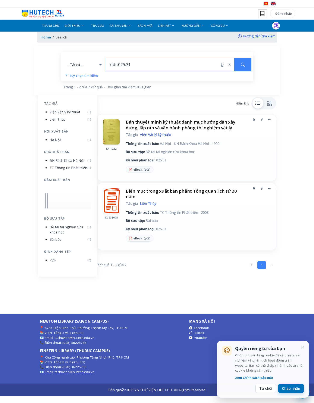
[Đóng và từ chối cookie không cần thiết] (302, 347)
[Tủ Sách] (262, 13)
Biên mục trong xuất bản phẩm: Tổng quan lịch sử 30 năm (181, 194)
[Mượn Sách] (276, 26)
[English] (273, 3)
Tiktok (199, 333)
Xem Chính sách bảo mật (254, 377)
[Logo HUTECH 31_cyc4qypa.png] (43, 14)
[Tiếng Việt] (266, 3)
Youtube (200, 337)
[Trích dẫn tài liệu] (254, 119)
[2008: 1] (47, 200)
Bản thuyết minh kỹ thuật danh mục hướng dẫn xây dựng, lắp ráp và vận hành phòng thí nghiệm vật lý (180, 125)
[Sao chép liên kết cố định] (262, 119)
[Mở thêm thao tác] (269, 119)
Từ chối (265, 388)
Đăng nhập (283, 13)
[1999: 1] (45, 200)
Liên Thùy (148, 203)
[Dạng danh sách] (258, 103)
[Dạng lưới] (269, 103)
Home (46, 37)
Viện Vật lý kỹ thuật (155, 134)
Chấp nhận (291, 388)
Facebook (201, 328)
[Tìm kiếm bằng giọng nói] (222, 65)
